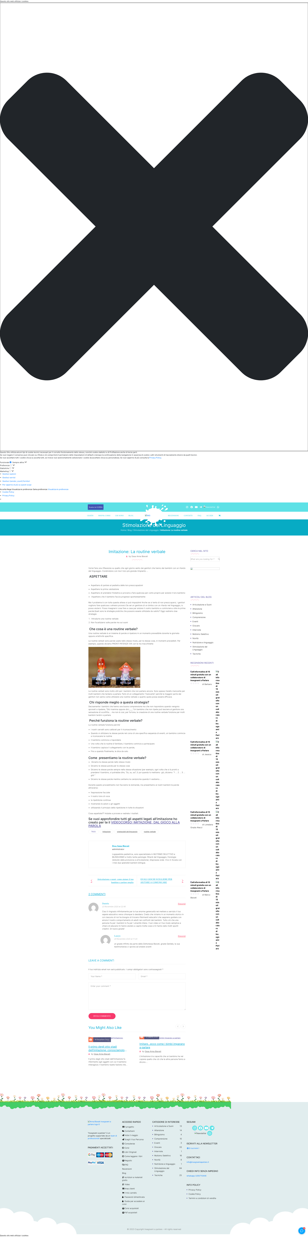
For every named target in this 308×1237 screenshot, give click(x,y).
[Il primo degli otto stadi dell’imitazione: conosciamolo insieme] (111, 1039)
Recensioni (173, 516)
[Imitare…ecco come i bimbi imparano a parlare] (162, 1038)
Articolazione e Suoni (202, 604)
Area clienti (130, 1188)
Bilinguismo (197, 613)
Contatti (188, 516)
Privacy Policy (155, 458)
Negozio (128, 1160)
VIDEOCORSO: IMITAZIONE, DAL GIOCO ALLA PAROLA (134, 824)
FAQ (199, 516)
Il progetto (129, 1127)
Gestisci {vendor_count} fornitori (16, 481)
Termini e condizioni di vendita (202, 1198)
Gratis (90, 516)
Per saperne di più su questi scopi (16, 485)
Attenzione (197, 609)
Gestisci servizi (8, 477)
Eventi (195, 621)
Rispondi (182, 903)
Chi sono (119, 516)
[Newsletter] (209, 507)
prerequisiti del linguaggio (127, 832)
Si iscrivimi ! (194, 1148)
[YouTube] (196, 507)
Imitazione (107, 832)
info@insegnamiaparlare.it (198, 1162)
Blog (130, 516)
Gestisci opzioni (9, 474)
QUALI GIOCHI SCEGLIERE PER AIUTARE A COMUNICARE (156, 881)
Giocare (196, 625)
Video (127, 1184)
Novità (195, 638)
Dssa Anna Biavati (140, 556)
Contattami (130, 1131)
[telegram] (201, 507)
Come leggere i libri (133, 1156)
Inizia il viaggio (131, 1135)
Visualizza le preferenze (22, 489)
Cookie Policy (8, 492)
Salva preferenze (40, 489)
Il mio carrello (131, 1193)
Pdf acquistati (131, 1212)
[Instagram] (187, 507)
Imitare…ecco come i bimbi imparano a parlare (162, 1045)
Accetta (3, 489)
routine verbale (150, 832)
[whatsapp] (218, 507)
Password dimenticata (135, 1197)
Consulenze (130, 1143)
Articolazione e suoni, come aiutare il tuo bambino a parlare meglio (115, 881)
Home (123, 530)
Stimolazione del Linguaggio (146, 530)
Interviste (196, 630)
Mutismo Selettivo (200, 634)
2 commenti (97, 894)
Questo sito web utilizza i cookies (14, 1235)
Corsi (127, 1148)
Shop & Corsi (104, 516)
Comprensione (198, 617)
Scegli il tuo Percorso (134, 1139)
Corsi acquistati (132, 1208)
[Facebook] (191, 507)
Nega (9, 489)
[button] (154, 227)
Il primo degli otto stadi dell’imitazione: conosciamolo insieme (106, 1048)
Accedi (209, 516)
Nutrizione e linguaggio (202, 642)
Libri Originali (131, 1152)
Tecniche (196, 654)
